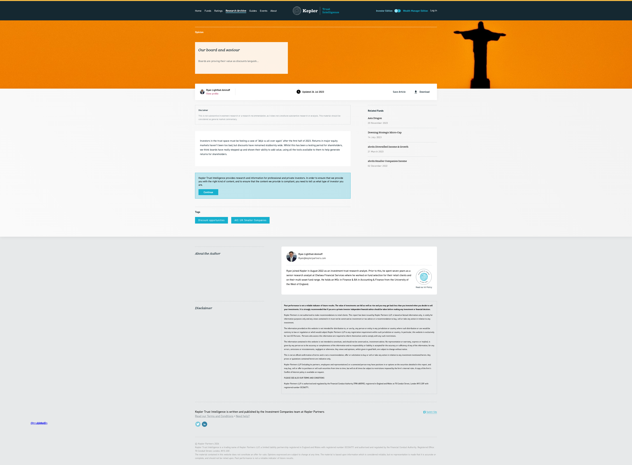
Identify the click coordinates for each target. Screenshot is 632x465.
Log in (433, 10)
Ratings (218, 10)
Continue (208, 192)
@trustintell (198, 424)
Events (263, 10)
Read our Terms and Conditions (214, 416)
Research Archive (236, 10)
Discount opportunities (211, 220)
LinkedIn (204, 424)
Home (198, 10)
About (273, 10)
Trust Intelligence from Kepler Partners (316, 10)
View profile (212, 93)
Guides (253, 10)
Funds (208, 10)
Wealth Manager (415, 10)
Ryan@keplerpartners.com (312, 258)
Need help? (243, 416)
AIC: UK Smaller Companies (250, 220)
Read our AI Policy (424, 277)
